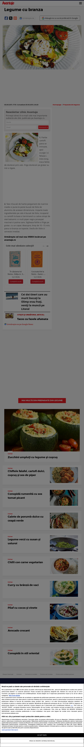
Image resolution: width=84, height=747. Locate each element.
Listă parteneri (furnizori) (10, 730)
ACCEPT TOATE (41, 735)
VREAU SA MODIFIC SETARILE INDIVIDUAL (42, 741)
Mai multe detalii (14, 695)
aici (72, 705)
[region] (42, 715)
